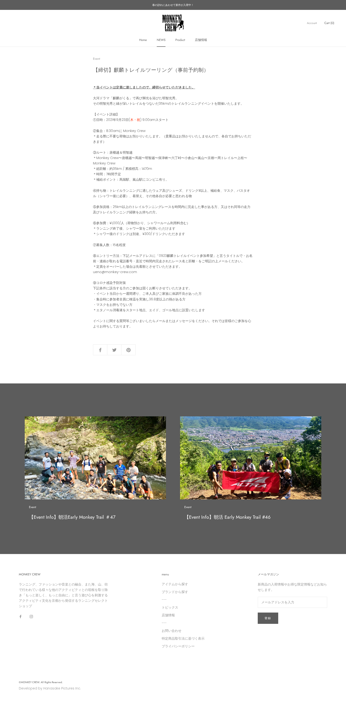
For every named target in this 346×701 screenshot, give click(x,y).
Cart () (329, 23)
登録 (268, 618)
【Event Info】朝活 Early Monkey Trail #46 (227, 517)
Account (312, 23)
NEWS (161, 40)
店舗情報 (201, 40)
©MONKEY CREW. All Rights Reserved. (41, 682)
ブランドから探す (175, 591)
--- (164, 599)
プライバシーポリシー (178, 646)
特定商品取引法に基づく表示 (183, 638)
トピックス (170, 607)
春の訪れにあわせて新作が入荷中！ (173, 5)
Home (143, 40)
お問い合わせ (171, 630)
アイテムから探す (175, 584)
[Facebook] (20, 616)
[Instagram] (31, 616)
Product (180, 40)
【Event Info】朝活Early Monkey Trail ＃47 (72, 517)
